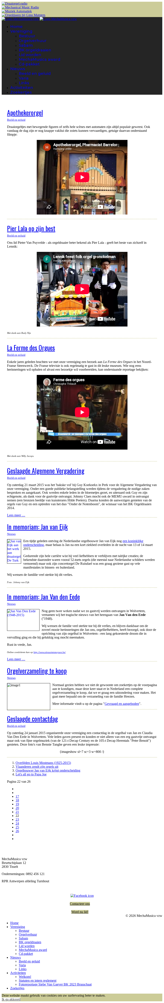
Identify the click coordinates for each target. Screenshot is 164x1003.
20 (17, 808)
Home (16, 26)
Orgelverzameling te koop (37, 670)
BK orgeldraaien (35, 50)
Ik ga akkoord (11, 999)
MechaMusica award (39, 59)
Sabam (26, 45)
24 (17, 823)
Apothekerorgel (25, 112)
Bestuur (27, 36)
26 (17, 831)
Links (24, 83)
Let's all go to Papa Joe (31, 774)
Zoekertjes (21, 92)
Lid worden (30, 54)
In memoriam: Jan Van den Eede (43, 596)
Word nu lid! (79, 912)
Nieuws (17, 69)
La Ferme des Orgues (31, 347)
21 (17, 812)
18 (17, 800)
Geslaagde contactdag (32, 718)
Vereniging (21, 31)
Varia (24, 78)
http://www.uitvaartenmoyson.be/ (50, 652)
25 (17, 827)
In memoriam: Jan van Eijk (37, 526)
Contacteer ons (80, 904)
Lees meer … (16, 515)
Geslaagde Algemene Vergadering (45, 470)
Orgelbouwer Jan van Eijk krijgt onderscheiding (48, 770)
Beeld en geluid (35, 73)
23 (17, 819)
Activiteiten (21, 87)
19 (17, 804)
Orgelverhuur (33, 40)
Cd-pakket (29, 64)
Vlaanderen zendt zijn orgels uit (37, 766)
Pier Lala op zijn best (31, 228)
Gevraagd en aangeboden (122, 703)
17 (17, 796)
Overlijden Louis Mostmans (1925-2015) (43, 763)
